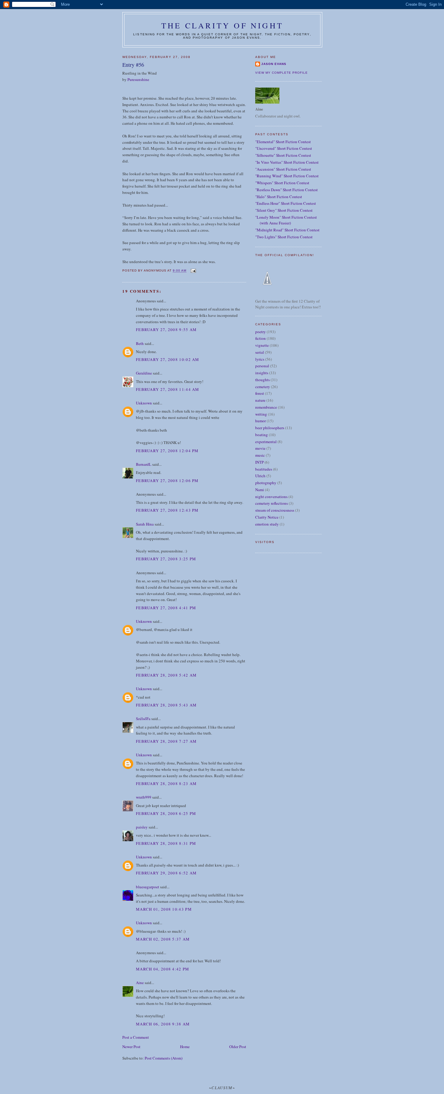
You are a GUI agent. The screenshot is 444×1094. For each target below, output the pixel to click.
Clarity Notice (266, 517)
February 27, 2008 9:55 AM (166, 329)
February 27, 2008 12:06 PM (167, 480)
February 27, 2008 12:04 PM (167, 450)
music (260, 455)
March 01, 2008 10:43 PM (164, 909)
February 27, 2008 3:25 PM (166, 558)
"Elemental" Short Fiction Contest (283, 141)
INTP (259, 462)
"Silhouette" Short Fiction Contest (283, 155)
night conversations (271, 496)
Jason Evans (273, 64)
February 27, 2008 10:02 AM (167, 359)
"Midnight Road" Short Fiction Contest (287, 230)
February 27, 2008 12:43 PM (167, 510)
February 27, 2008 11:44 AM (167, 389)
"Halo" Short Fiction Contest (278, 196)
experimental (266, 441)
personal (262, 365)
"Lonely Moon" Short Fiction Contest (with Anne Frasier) (286, 220)
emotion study (267, 524)
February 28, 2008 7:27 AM (166, 741)
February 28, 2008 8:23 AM (166, 783)
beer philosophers (269, 427)
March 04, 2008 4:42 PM (162, 969)
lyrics (259, 359)
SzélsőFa (143, 718)
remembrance (266, 407)
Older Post (237, 1046)
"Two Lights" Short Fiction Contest (284, 237)
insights (261, 372)
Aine (140, 982)
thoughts (262, 379)
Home (185, 1046)
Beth (140, 343)
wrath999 (143, 797)
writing (261, 414)
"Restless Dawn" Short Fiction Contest (286, 189)
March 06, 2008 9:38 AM (163, 1024)
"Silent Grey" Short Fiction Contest (284, 210)
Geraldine (144, 373)
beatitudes (263, 469)
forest (259, 393)
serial (259, 352)
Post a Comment (135, 1037)
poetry (260, 331)
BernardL (143, 464)
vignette (262, 345)
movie (260, 448)
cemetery (262, 386)
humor (260, 420)
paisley (142, 827)
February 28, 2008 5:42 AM (166, 675)
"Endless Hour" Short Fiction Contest (285, 203)
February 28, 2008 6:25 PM (166, 813)
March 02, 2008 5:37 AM (163, 939)
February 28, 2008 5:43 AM (166, 705)
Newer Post (131, 1046)
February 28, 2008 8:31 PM (166, 843)
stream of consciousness (274, 510)
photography (265, 482)
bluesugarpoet (147, 887)
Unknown (144, 403)
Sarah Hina (145, 524)
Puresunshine (138, 79)
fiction (260, 338)
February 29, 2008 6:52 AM (166, 873)
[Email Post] (193, 270)
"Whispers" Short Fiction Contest (282, 182)
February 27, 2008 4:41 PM (166, 607)
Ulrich (260, 475)
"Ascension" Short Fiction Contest (283, 169)
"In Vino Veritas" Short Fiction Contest (287, 162)
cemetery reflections (271, 503)
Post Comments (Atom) (163, 1058)
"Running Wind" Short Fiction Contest (287, 176)
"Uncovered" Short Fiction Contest (283, 148)
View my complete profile (281, 72)
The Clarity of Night (222, 25)
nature (260, 400)
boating (261, 434)
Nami (259, 489)
